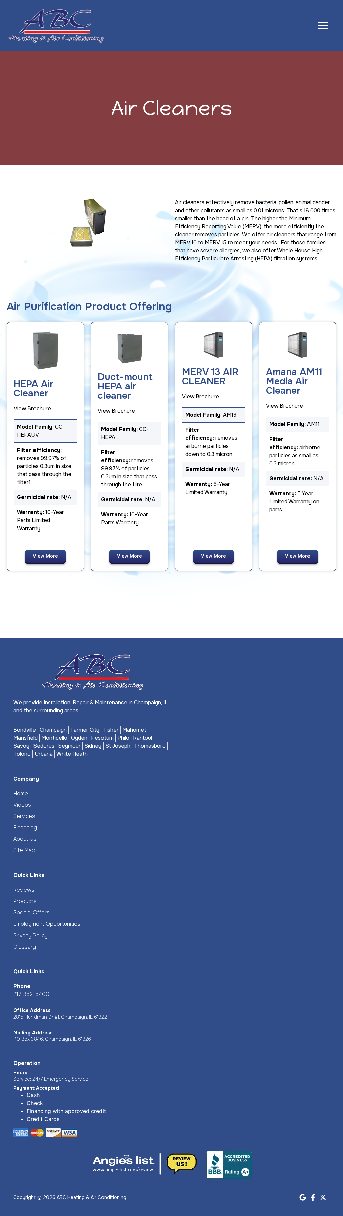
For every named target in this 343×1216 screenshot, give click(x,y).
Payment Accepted (36, 1088)
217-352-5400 (31, 994)
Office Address (32, 1010)
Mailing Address (33, 1033)
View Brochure (32, 408)
